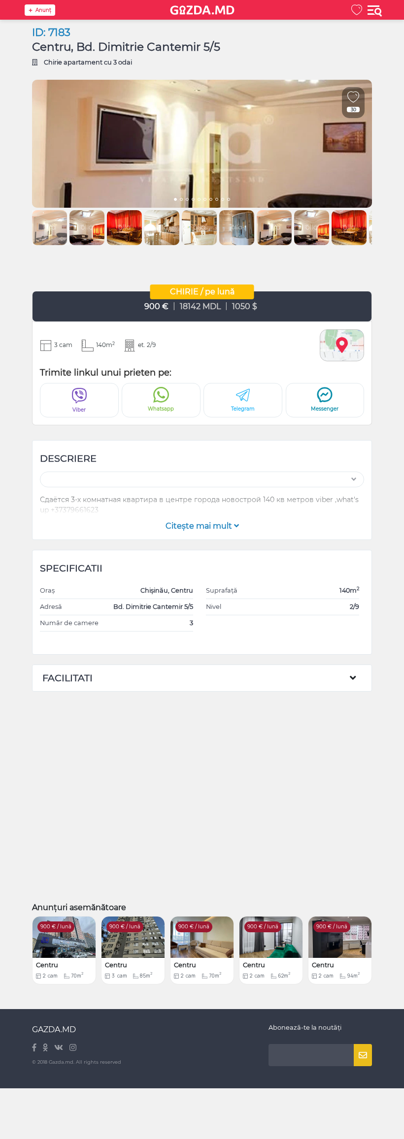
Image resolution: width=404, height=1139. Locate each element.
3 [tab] (187, 200)
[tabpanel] (202, 144)
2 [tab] (181, 200)
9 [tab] (222, 200)
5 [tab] (199, 200)
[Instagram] (72, 1048)
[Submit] (363, 1055)
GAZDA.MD (54, 1029)
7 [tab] (210, 200)
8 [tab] (216, 200)
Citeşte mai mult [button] (200, 526)
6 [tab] (204, 200)
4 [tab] (193, 200)
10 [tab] (228, 200)
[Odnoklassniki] (46, 1048)
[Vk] (59, 1048)
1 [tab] (175, 200)
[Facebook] (35, 1048)
